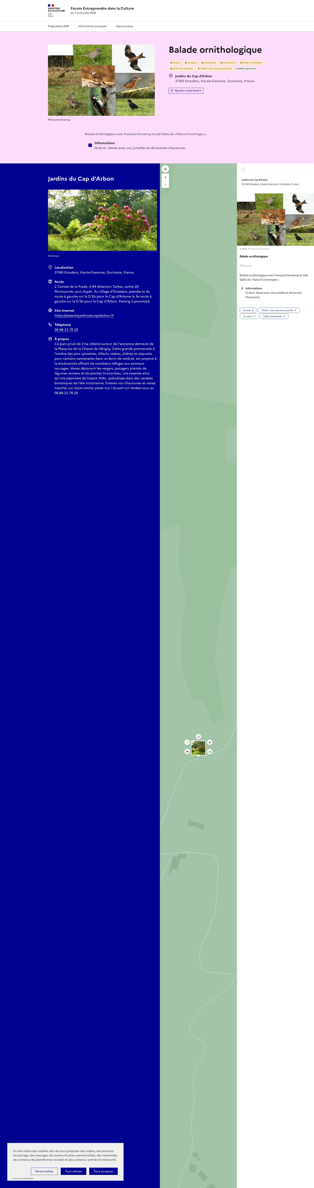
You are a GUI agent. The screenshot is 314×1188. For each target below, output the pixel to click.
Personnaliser (44, 1171)
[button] (243, 168)
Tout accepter (103, 1171)
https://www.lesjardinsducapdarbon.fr (84, 315)
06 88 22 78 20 (66, 329)
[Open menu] (165, 168)
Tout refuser (73, 1171)
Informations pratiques (92, 26)
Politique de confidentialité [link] (23, 1178)
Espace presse (124, 26)
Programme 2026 (58, 26)
